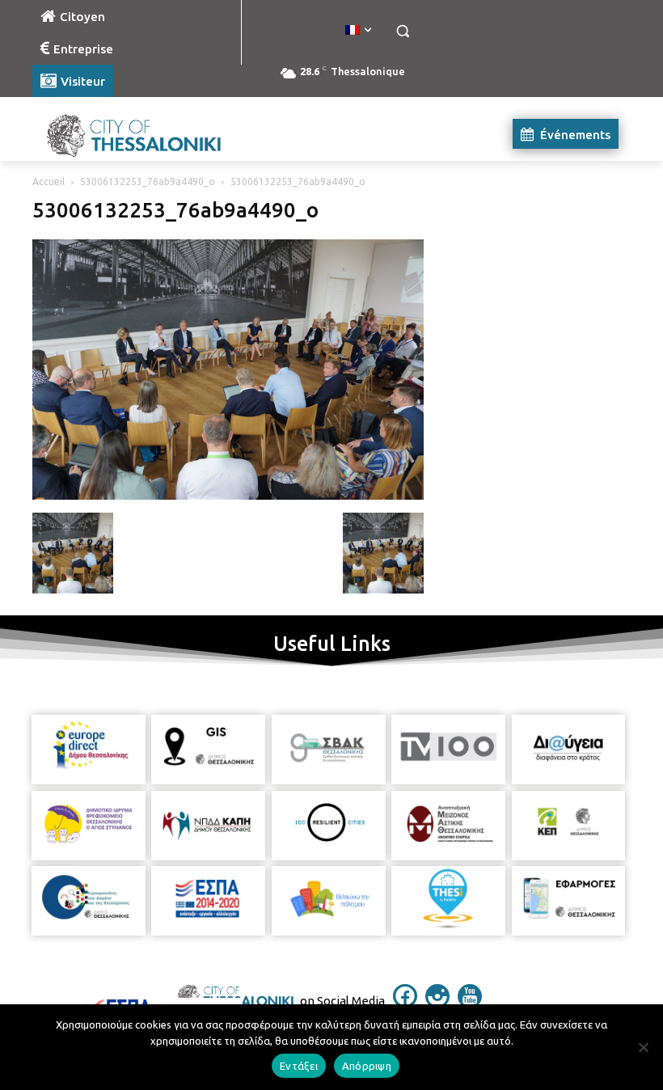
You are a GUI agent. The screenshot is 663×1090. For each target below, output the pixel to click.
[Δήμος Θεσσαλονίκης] (142, 133)
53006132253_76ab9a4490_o (147, 181)
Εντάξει (299, 1065)
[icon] (405, 1003)
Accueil (48, 181)
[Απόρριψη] (643, 1047)
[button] (402, 31)
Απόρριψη (366, 1065)
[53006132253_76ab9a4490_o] (228, 495)
